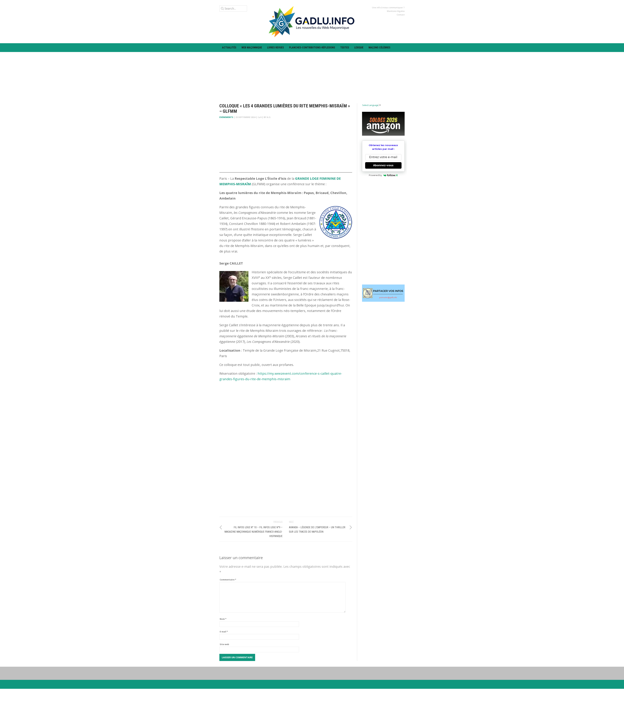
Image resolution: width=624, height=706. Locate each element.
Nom (223, 618)
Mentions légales (396, 11)
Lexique (358, 47)
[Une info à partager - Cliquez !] (383, 293)
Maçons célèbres (379, 47)
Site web (224, 644)
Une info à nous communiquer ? (388, 7)
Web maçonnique (251, 47)
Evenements (226, 117)
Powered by (375, 175)
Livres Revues (275, 47)
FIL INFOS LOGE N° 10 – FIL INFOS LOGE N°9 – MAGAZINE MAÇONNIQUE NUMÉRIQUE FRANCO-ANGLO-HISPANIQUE (253, 532)
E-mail (224, 631)
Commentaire (228, 579)
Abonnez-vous (383, 165)
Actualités (229, 47)
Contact (401, 14)
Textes (344, 47)
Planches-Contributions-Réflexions (312, 47)
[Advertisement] (312, 74)
